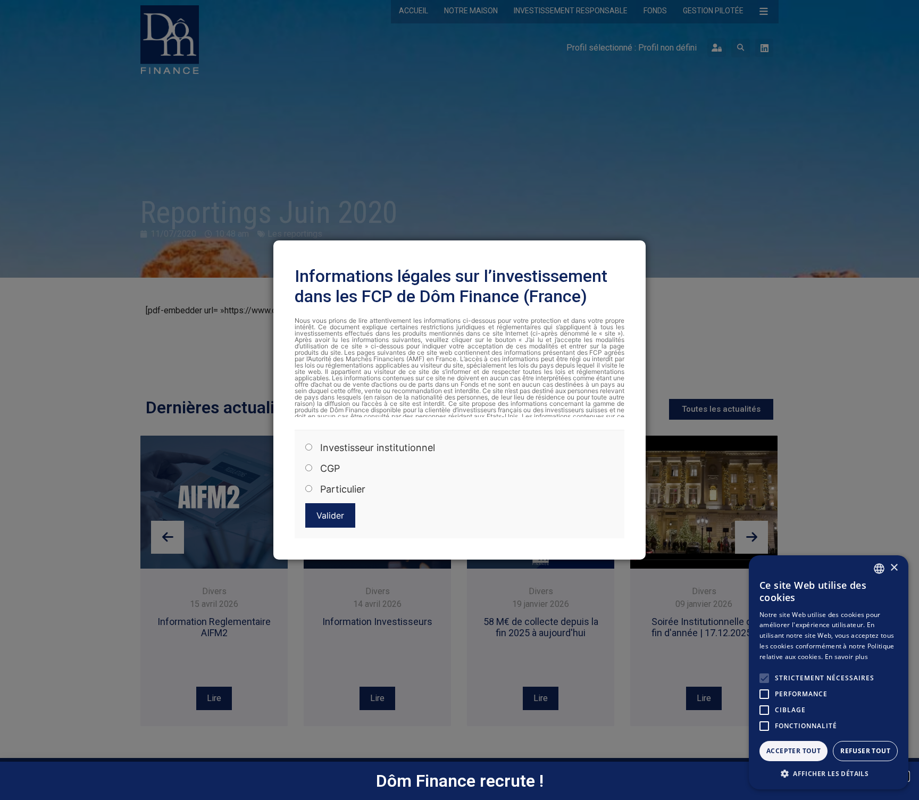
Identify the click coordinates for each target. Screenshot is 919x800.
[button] (828, 773)
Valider (330, 515)
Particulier (342, 490)
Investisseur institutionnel (377, 448)
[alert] (828, 672)
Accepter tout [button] (793, 750)
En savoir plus (846, 656)
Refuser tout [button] (865, 750)
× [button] (894, 568)
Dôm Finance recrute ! (460, 781)
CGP (330, 469)
